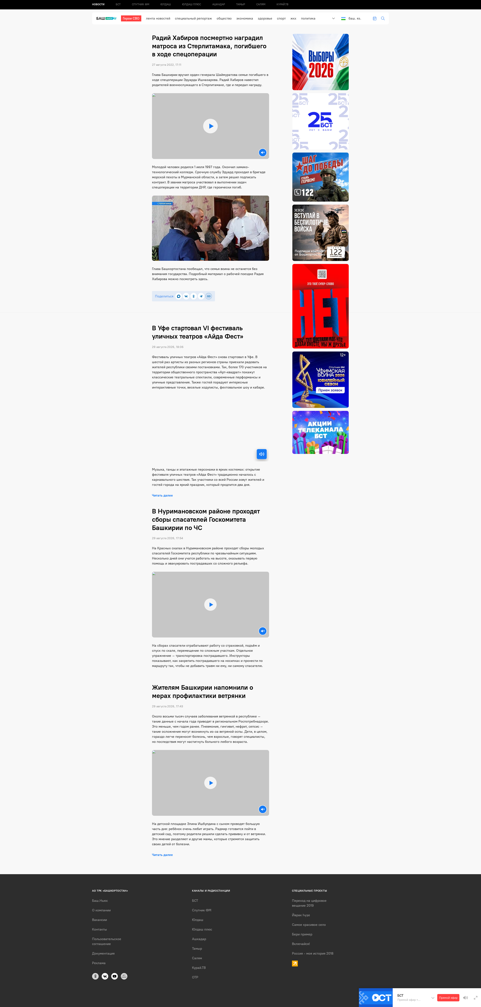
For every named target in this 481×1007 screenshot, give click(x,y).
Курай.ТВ (282, 4)
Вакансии (99, 920)
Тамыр (240, 4)
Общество (224, 18)
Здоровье (265, 18)
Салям (260, 4)
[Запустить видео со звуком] (210, 126)
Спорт (281, 18)
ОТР (195, 977)
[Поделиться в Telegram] (201, 296)
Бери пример (302, 934)
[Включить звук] (262, 454)
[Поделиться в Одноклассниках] (193, 296)
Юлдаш (165, 4)
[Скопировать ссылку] (209, 296)
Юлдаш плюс (191, 4)
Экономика (244, 18)
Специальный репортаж (193, 18)
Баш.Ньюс (100, 901)
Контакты (99, 929)
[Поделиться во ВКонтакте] (186, 296)
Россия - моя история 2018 (313, 953)
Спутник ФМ (140, 4)
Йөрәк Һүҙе (301, 915)
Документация (103, 953)
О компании (101, 910)
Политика (308, 18)
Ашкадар (218, 4)
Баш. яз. (355, 18)
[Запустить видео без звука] (263, 152)
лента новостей (158, 18)
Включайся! (301, 944)
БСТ (118, 4)
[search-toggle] (383, 18)
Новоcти (98, 4)
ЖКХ (293, 18)
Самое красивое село (309, 925)
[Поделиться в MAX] (178, 296)
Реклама (99, 963)
